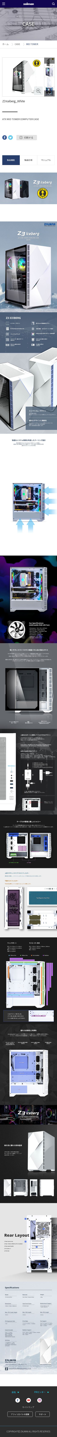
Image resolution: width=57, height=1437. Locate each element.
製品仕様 (28, 160)
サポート (42, 1414)
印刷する (28, 137)
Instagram (39, 1400)
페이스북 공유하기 (4, 137)
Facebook (17, 1400)
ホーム (5, 44)
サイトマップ (28, 1407)
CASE (17, 44)
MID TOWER (32, 44)
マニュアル (46, 160)
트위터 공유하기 (10, 137)
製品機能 (11, 160)
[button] (50, 93)
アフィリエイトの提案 (20, 1414)
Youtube (28, 1400)
